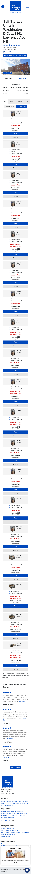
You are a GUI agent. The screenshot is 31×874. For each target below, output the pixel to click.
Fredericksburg (19, 811)
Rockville (4, 817)
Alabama (4, 801)
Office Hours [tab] (8, 78)
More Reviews (15, 767)
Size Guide (22, 106)
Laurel (16, 815)
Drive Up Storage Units (8, 834)
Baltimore (17, 813)
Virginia (18, 803)
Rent (15, 133)
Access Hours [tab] (22, 78)
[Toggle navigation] (27, 6)
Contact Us (22, 55)
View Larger (7, 72)
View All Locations (6, 821)
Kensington (4, 815)
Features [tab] (19, 101)
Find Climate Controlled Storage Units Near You (15, 832)
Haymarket (4, 813)
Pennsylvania (11, 803)
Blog (2, 844)
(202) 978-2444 (7, 52)
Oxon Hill (22, 815)
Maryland (15, 801)
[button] (3, 67)
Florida (9, 801)
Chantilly (11, 811)
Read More (22, 701)
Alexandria (4, 811)
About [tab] (11, 101)
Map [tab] (27, 101)
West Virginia (9, 805)
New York (21, 801)
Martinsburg (11, 817)
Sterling (10, 813)
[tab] (4, 101)
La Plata (11, 815)
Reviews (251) (12, 45)
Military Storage (5, 836)
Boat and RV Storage (7, 828)
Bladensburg (24, 813)
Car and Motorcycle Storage (9, 830)
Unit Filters (10, 106)
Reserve (15, 137)
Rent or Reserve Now (10, 55)
